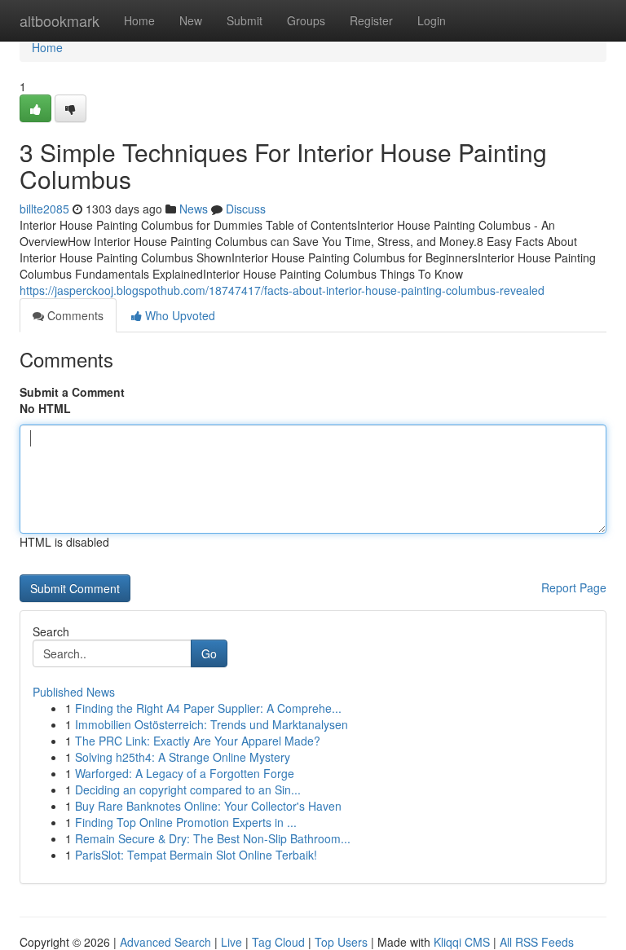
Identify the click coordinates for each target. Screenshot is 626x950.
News (193, 208)
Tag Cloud (278, 942)
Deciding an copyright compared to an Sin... (188, 789)
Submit (244, 20)
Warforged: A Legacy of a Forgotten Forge (184, 773)
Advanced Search (165, 942)
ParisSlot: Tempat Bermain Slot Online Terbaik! (196, 855)
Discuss (246, 208)
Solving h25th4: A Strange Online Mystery (182, 757)
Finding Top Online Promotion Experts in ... (186, 822)
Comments (74, 315)
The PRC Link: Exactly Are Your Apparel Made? (197, 740)
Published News (74, 692)
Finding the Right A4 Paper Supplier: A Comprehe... (208, 708)
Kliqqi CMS (462, 942)
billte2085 (44, 208)
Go (209, 653)
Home (139, 20)
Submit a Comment (72, 392)
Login (431, 20)
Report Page (573, 587)
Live (231, 942)
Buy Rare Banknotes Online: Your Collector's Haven (208, 806)
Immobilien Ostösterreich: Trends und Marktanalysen (211, 724)
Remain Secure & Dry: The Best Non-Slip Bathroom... (212, 838)
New (190, 20)
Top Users (341, 942)
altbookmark (59, 20)
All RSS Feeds (537, 942)
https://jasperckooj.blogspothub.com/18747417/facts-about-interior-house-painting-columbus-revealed (282, 290)
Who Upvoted (178, 315)
